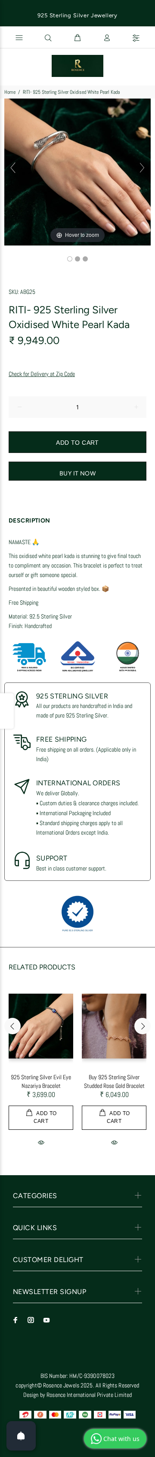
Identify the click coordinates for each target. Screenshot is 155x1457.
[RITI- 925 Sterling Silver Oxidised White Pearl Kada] (69, 258)
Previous (12, 1026)
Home (10, 92)
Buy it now (77, 473)
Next (142, 1026)
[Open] (21, 1436)
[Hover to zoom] (77, 171)
